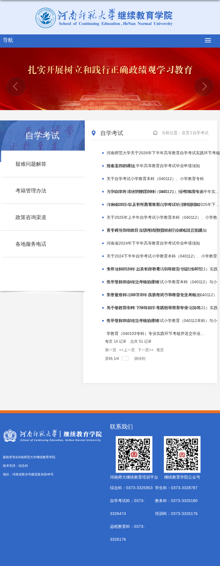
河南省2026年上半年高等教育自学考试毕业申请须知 (153, 165)
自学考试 (200, 132)
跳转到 (140, 358)
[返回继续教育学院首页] (110, 17)
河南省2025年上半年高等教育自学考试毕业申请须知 (153, 204)
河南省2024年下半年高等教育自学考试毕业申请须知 (153, 243)
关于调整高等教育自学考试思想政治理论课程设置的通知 (157, 230)
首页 (186, 132)
